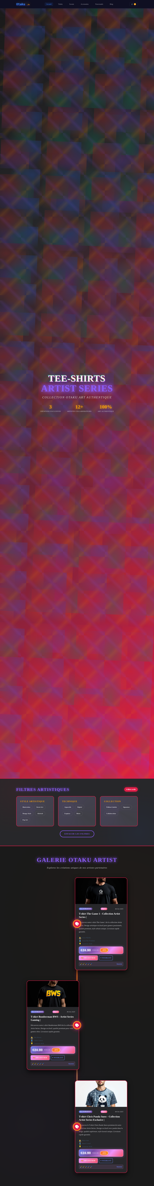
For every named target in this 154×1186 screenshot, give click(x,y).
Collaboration (111, 813)
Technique (69, 801)
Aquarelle (67, 807)
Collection (112, 801)
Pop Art (25, 820)
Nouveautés (99, 4)
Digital (79, 807)
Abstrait (40, 813)
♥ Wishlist (105, 958)
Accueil (48, 4)
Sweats (71, 4)
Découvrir (88, 958)
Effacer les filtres (77, 834)
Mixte (78, 813)
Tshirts (60, 4)
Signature (126, 807)
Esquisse (67, 813)
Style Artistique (32, 801)
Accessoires (85, 4)
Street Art (39, 807)
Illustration (26, 807)
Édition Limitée (111, 807)
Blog (111, 4)
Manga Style (27, 813)
